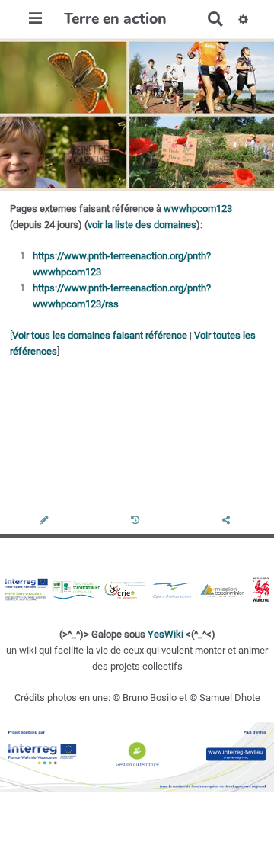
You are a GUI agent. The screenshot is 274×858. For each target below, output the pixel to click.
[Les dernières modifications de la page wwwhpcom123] (137, 521)
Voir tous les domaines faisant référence (99, 335)
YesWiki (165, 634)
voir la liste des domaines (142, 224)
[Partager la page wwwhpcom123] (228, 521)
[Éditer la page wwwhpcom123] (45, 521)
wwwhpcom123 (198, 208)
